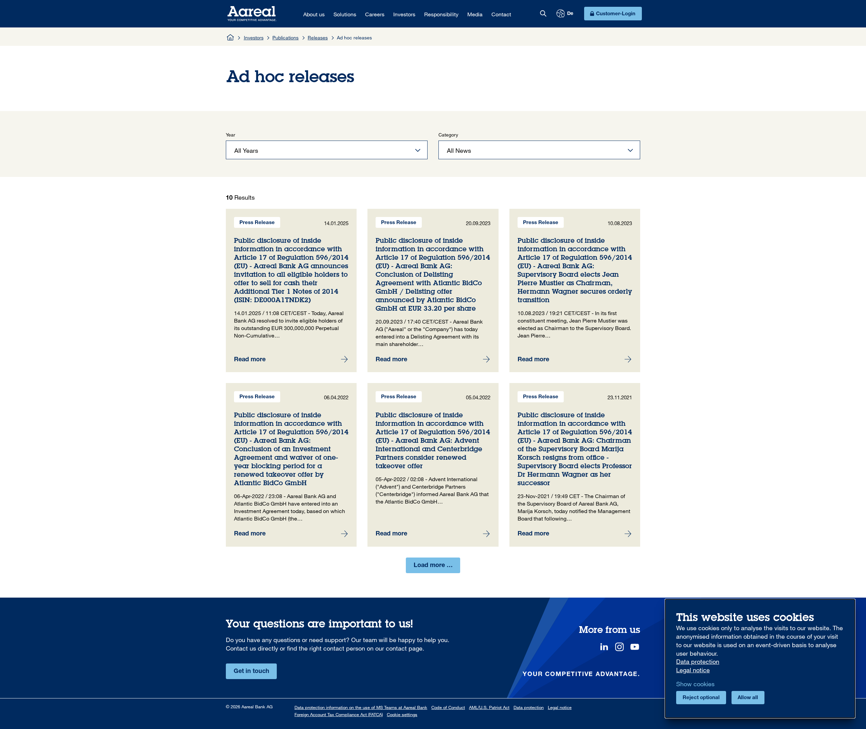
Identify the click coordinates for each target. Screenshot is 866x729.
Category (448, 135)
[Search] (543, 13)
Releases (318, 37)
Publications (285, 37)
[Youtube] (634, 646)
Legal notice (560, 707)
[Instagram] (619, 646)
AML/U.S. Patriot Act (489, 707)
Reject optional (701, 697)
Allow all (748, 697)
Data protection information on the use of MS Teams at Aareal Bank (360, 707)
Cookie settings (402, 714)
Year (230, 135)
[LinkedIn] (604, 646)
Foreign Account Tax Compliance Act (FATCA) (338, 714)
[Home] (230, 37)
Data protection (528, 707)
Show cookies (695, 684)
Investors (254, 37)
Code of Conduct (448, 707)
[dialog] (760, 658)
